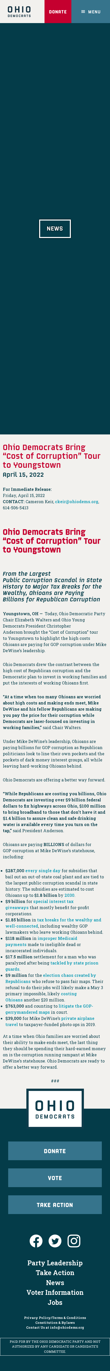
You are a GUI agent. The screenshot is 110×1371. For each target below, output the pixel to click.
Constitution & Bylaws (55, 1322)
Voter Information (55, 1292)
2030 (69, 895)
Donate (58, 11)
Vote (55, 1177)
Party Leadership (55, 1262)
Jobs (55, 1302)
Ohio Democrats (19, 11)
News (55, 1282)
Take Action (55, 1204)
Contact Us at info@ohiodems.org (55, 1327)
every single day (43, 870)
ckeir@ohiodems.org (76, 501)
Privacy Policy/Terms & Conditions (55, 1318)
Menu (94, 11)
